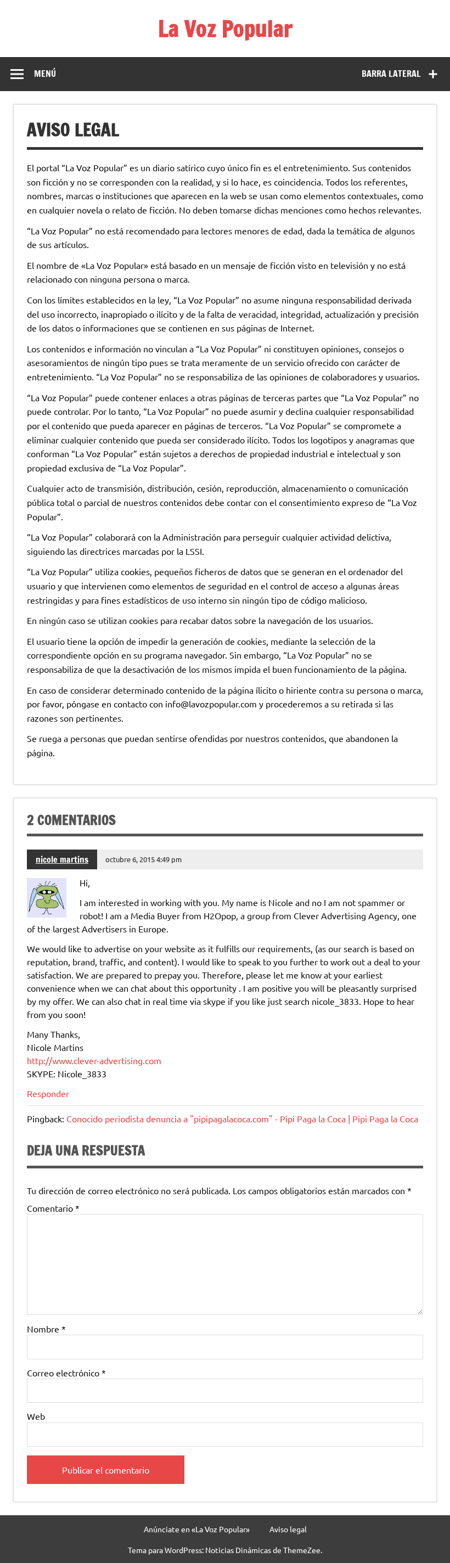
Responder (48, 1093)
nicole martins (62, 859)
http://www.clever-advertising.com (94, 1060)
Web (36, 1416)
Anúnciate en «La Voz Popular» (197, 1529)
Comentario (53, 1208)
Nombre (46, 1328)
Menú (45, 74)
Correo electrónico (66, 1372)
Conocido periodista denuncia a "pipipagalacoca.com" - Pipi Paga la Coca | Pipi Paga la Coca (242, 1118)
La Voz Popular (225, 28)
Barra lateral (391, 74)
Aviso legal (288, 1529)
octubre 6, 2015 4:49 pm (143, 859)
